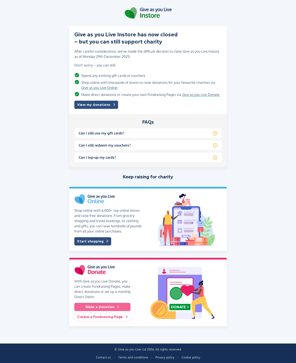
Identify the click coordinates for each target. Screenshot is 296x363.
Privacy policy (164, 357)
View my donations (94, 105)
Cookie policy (191, 357)
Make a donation (100, 307)
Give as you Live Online (99, 88)
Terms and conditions (133, 357)
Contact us (103, 357)
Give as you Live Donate (201, 94)
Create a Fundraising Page (100, 317)
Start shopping (90, 241)
